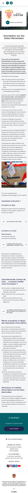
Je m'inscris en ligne (14, 221)
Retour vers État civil (16, 22)
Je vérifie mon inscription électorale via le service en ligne (16, 311)
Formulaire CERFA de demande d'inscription (15, 244)
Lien (14, 488)
